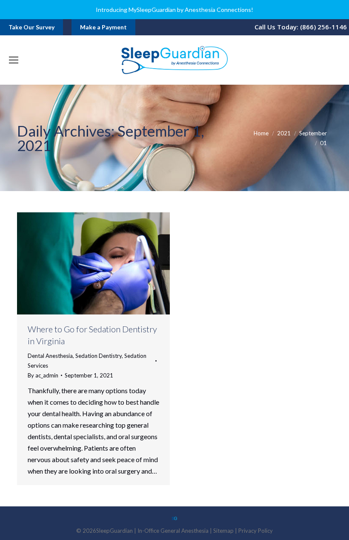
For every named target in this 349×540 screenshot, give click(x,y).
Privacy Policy (255, 530)
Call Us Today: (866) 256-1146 (301, 27)
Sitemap (223, 530)
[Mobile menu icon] (14, 60)
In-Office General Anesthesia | (175, 530)
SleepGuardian (114, 530)
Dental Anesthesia (50, 355)
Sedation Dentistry (98, 355)
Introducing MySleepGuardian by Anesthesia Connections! (174, 9)
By (43, 375)
